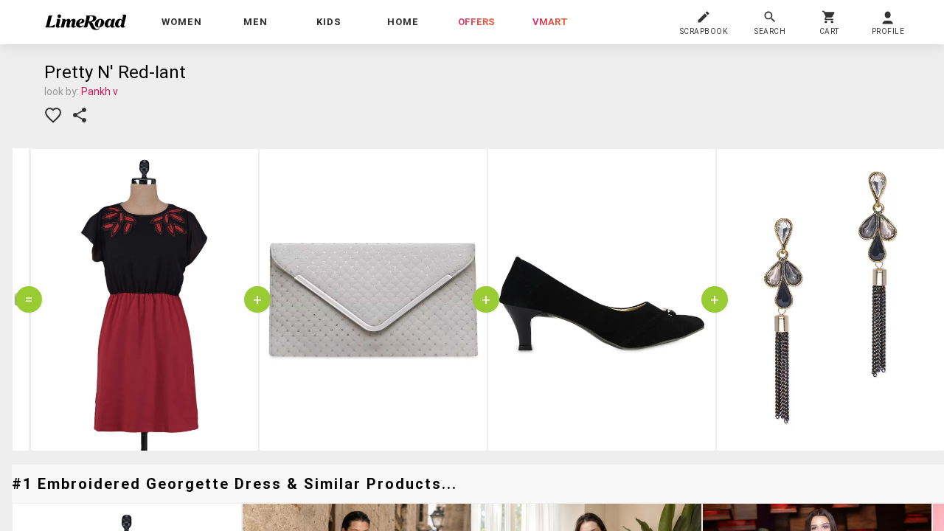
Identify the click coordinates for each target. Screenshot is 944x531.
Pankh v (99, 91)
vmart (550, 21)
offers (476, 21)
